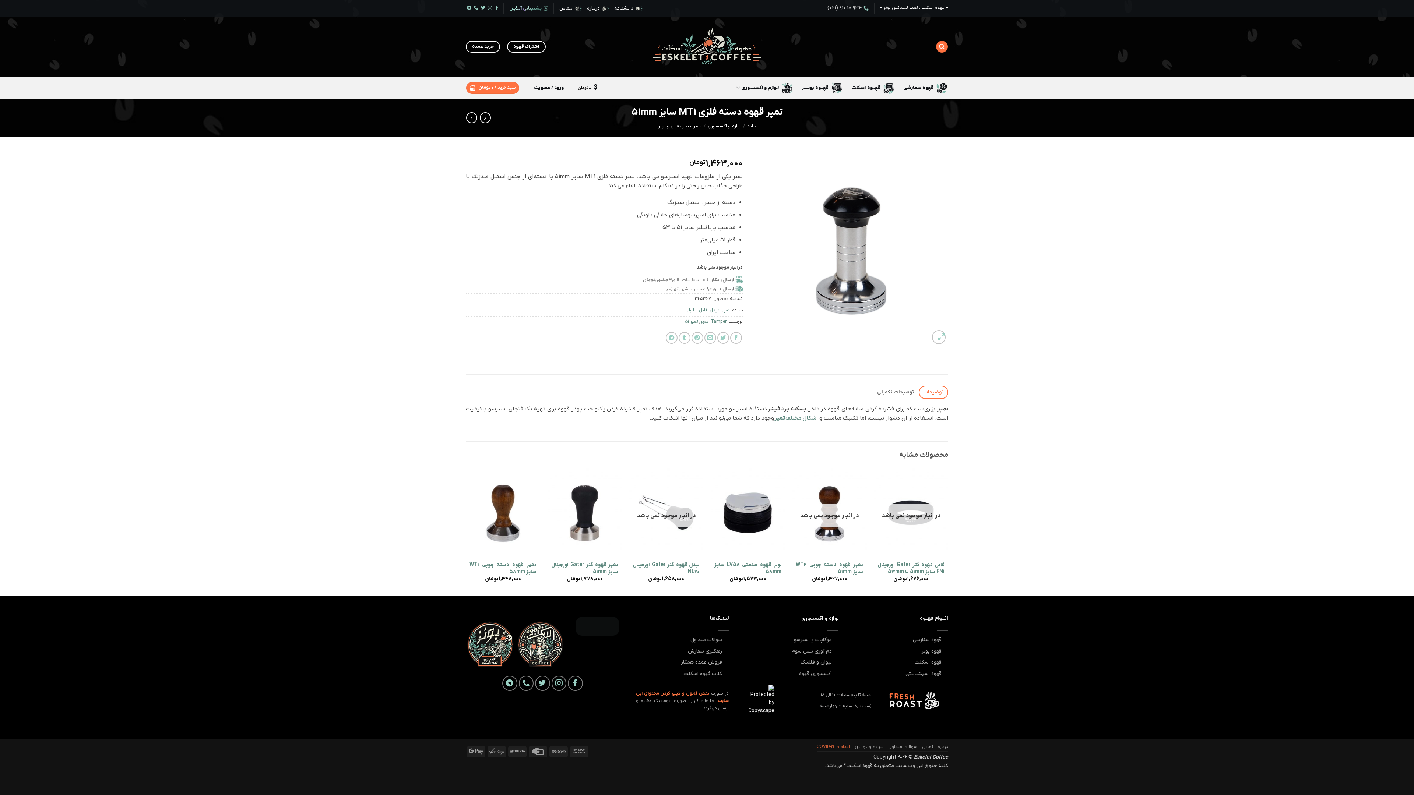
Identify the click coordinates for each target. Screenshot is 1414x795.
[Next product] (485, 117)
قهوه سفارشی (918, 88)
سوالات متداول (706, 639)
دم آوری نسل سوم (812, 651)
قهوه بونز (932, 651)
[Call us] (476, 8)
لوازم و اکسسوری (724, 126)
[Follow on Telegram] (469, 8)
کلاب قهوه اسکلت (702, 673)
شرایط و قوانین (869, 747)
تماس (927, 747)
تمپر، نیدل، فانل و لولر (679, 126)
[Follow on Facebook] (497, 8)
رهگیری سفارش (705, 651)
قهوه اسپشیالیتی (923, 673)
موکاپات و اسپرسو (813, 639)
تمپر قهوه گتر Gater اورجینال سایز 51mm (584, 568)
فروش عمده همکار (701, 662)
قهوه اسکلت (928, 662)
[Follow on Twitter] (483, 8)
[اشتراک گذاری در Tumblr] (684, 338)
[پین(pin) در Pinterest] (697, 338)
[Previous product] (471, 117)
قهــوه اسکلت (865, 88)
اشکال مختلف (796, 418)
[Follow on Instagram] (490, 8)
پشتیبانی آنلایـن (525, 8)
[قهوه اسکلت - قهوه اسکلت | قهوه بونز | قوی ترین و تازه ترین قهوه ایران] (707, 47)
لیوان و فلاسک (816, 662)
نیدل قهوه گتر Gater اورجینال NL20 (666, 568)
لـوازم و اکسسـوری (760, 88)
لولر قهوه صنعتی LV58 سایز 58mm (747, 568)
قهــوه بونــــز (815, 88)
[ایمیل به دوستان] (710, 338)
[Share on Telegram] (672, 338)
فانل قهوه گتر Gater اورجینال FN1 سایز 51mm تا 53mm (911, 568)
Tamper (719, 322)
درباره (943, 747)
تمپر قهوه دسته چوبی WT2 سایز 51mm (829, 568)
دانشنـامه (623, 8)
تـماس (566, 8)
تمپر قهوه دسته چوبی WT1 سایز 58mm (503, 568)
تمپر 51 (691, 322)
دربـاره (593, 8)
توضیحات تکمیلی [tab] (895, 392)
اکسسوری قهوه (815, 673)
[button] (492, 88)
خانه (751, 126)
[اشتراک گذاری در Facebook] (736, 338)
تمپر (704, 322)
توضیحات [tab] (933, 392)
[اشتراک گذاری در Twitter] (723, 338)
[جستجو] (941, 47)
